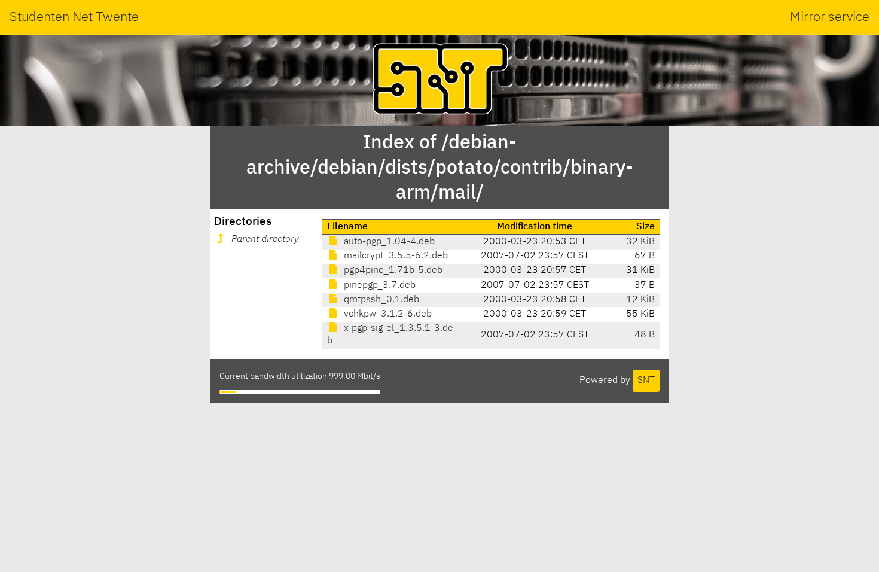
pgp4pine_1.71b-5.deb (391, 270)
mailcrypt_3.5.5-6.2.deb (394, 256)
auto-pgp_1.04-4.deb (388, 242)
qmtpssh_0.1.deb (380, 300)
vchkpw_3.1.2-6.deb (386, 314)
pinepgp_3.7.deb (378, 285)
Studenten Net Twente (74, 17)
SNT (646, 380)
